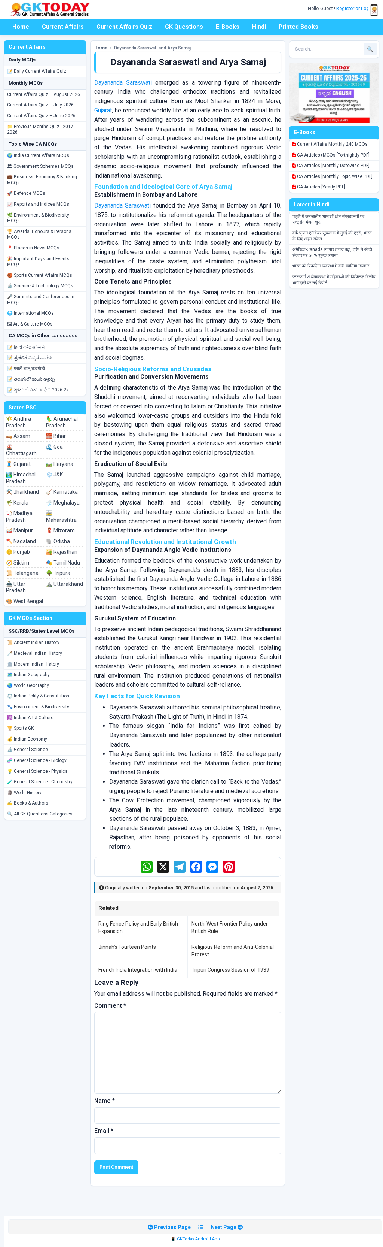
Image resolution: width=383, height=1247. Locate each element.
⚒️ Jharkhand (22, 492)
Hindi (259, 26)
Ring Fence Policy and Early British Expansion (138, 927)
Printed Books (298, 26)
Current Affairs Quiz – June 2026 (41, 115)
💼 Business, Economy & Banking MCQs (42, 179)
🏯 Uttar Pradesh (16, 587)
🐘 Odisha (58, 541)
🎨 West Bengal (24, 601)
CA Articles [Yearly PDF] (320, 187)
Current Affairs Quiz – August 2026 (43, 94)
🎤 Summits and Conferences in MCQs (40, 299)
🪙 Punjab (18, 552)
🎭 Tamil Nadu (63, 563)
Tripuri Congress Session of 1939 (230, 970)
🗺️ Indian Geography (28, 674)
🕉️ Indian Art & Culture (30, 717)
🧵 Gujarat (18, 464)
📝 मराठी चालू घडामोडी (26, 368)
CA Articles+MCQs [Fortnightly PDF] (333, 155)
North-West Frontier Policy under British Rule (230, 927)
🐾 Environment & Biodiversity (38, 706)
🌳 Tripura (58, 573)
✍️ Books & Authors (27, 803)
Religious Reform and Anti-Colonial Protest (233, 950)
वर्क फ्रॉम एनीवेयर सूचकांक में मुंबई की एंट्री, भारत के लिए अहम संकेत (332, 236)
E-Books (227, 26)
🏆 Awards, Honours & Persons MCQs (39, 234)
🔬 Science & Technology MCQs (40, 285)
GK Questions (184, 26)
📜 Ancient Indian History (33, 642)
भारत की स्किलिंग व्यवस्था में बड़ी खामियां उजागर (330, 266)
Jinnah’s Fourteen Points (127, 947)
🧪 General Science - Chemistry (40, 781)
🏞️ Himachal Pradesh (21, 478)
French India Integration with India (137, 970)
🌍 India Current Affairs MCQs (38, 155)
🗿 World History (24, 792)
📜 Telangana (22, 573)
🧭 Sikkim (17, 563)
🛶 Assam (18, 436)
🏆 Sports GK (20, 728)
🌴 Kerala (17, 503)
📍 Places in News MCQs (33, 248)
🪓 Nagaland (21, 541)
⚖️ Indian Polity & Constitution (38, 696)
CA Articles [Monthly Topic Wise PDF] (334, 176)
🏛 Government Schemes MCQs (40, 166)
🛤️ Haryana (59, 464)
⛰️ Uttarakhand (64, 584)
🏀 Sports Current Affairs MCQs (39, 275)
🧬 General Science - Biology (37, 760)
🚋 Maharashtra (61, 516)
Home (20, 26)
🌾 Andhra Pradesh (18, 422)
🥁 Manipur (19, 530)
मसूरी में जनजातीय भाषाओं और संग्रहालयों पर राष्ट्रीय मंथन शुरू (328, 219)
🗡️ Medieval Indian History (34, 653)
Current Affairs (63, 26)
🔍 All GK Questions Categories (40, 814)
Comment (110, 1005)
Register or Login (355, 8)
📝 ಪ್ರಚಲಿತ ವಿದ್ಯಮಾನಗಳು (29, 357)
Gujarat (103, 110)
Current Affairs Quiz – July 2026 (40, 105)
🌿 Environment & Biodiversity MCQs (38, 218)
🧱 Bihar (56, 436)
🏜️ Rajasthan (61, 552)
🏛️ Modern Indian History (33, 664)
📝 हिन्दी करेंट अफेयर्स (26, 347)
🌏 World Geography (28, 685)
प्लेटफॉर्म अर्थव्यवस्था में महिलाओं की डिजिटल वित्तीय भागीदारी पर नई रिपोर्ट (334, 279)
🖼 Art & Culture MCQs (30, 324)
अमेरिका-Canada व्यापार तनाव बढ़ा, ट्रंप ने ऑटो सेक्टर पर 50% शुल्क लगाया (332, 252)
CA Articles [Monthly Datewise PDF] (333, 165)
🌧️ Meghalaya (63, 503)
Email (103, 1130)
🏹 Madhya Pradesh (19, 516)
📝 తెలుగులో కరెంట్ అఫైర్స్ (31, 379)
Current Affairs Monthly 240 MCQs (332, 144)
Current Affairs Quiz (124, 26)
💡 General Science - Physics (37, 771)
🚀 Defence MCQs (26, 193)
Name (104, 1100)
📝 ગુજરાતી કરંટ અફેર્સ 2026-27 (38, 390)
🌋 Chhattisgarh (21, 450)
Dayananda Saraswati (123, 82)
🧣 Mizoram (60, 530)
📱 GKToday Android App (195, 1239)
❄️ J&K (54, 475)
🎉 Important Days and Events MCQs (38, 261)
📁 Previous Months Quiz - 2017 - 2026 (41, 129)
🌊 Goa (54, 447)
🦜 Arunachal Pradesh (62, 422)
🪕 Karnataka (62, 492)
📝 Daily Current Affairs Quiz (36, 71)
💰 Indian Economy (27, 739)
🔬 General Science (27, 749)
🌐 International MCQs (30, 313)
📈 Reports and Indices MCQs (38, 204)
